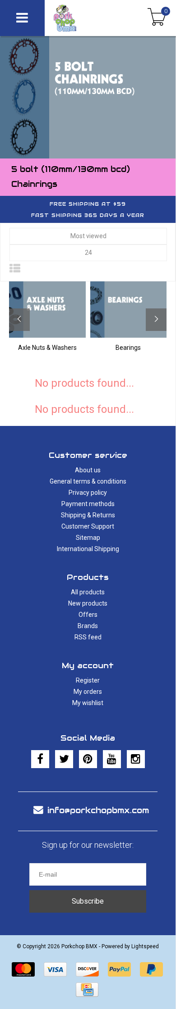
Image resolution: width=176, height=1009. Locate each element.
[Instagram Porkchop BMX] (136, 759)
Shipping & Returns (88, 515)
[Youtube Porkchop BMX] (112, 759)
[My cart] (157, 18)
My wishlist (87, 702)
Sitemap (88, 537)
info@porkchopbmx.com (98, 810)
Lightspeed (145, 946)
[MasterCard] (23, 969)
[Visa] (55, 969)
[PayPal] (119, 969)
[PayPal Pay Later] (151, 969)
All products (88, 592)
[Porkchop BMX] (79, 18)
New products (87, 603)
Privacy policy (88, 492)
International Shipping (88, 548)
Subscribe (88, 901)
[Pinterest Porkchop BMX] (88, 759)
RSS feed (88, 637)
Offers (88, 614)
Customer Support (87, 526)
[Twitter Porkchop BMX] (64, 759)
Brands (88, 625)
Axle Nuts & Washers (47, 347)
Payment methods (88, 503)
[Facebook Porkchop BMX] (40, 759)
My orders (88, 691)
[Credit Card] (87, 989)
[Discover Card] (87, 969)
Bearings (128, 347)
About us (88, 470)
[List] (14, 268)
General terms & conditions (88, 481)
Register (88, 680)
